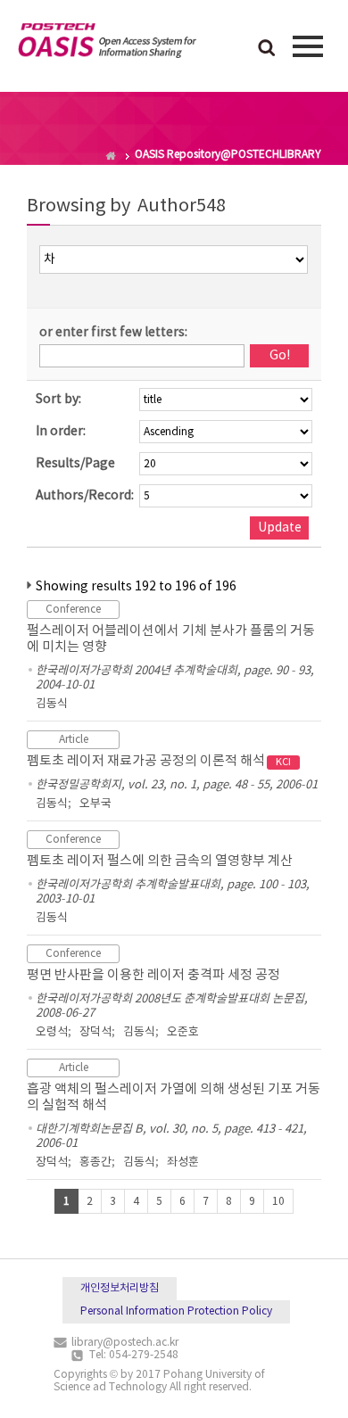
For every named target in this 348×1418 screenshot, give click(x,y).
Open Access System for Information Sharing (107, 43)
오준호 (183, 1032)
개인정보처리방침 (119, 1288)
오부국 (95, 804)
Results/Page (75, 464)
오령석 (52, 1032)
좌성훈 (183, 1162)
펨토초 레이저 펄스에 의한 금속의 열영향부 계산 (160, 861)
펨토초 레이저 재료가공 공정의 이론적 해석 (159, 761)
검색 (267, 49)
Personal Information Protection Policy (176, 1311)
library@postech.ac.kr (124, 1342)
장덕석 (95, 1032)
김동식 (52, 704)
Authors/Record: (85, 496)
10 (278, 1202)
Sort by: (58, 399)
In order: (61, 432)
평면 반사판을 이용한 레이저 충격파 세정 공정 (153, 975)
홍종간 (95, 1162)
